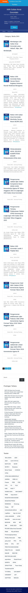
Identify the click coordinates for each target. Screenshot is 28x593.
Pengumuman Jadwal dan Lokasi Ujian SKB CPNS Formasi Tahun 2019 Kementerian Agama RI (14, 347)
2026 (6, 460)
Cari (22, 379)
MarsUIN (7, 519)
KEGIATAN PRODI (10, 501)
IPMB (6, 494)
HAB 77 (12, 488)
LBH (21, 510)
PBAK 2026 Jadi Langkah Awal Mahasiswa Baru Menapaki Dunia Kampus (12, 403)
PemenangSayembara (11, 534)
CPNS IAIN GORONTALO (12, 476)
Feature (7, 482)
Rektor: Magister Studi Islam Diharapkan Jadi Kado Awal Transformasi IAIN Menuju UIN (14, 435)
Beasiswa (15, 467)
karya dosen (14, 494)
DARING (7, 479)
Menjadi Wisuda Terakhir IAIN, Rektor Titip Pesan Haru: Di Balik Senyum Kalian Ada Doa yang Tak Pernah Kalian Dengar (14, 446)
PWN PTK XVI (9, 550)
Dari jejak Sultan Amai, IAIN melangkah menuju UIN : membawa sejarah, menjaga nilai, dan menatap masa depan (14, 440)
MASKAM (7, 522)
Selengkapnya (18, 107)
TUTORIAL (8, 571)
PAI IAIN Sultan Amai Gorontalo (13, 528)
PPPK (6, 544)
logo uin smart (17, 513)
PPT (18, 544)
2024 (15, 457)
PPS (12, 544)
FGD (19, 482)
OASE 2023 (13, 525)
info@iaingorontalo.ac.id (14, 18)
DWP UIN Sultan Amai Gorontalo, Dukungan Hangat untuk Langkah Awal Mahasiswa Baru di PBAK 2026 (14, 392)
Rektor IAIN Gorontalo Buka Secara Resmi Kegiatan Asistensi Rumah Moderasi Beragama (13, 81)
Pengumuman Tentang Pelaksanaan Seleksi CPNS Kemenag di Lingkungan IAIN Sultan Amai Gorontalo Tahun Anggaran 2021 (14, 213)
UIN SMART (17, 62)
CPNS (13, 230)
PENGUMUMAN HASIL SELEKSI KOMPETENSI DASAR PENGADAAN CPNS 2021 (12, 153)
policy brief (11, 62)
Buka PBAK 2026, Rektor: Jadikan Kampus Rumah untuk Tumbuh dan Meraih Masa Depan (13, 408)
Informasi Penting (18, 164)
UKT (15, 574)
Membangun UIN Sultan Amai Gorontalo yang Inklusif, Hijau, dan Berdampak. (13, 46)
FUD (16, 485)
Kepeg (6, 507)
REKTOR (14, 553)
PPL (20, 541)
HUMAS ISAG (8, 491)
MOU (14, 522)
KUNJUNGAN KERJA (11, 510)
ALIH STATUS (14, 460)
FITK (6, 485)
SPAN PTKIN (8, 565)
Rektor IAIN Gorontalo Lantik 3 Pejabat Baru (16, 248)
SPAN (14, 562)
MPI (20, 522)
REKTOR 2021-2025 (10, 556)
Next (9, 368)
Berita (11, 257)
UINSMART (8, 574)
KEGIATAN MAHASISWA (11, 497)
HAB (6, 488)
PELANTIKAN (14, 260)
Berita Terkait (8, 470)
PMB (19, 537)
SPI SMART (15, 54)
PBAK (6, 531)
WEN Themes (18, 591)
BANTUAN (8, 464)
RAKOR (7, 553)
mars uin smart (16, 519)
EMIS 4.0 (15, 479)
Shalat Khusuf (17, 559)
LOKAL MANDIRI (9, 516)
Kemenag (16, 504)
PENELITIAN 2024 (10, 537)
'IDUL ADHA (8, 457)
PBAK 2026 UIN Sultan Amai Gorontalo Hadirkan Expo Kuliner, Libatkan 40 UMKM (14, 397)
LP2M (18, 516)
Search (5, 377)
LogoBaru (7, 513)
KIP (12, 507)
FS (11, 485)
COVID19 (17, 470)
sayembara (8, 559)
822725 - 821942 (13, 16)
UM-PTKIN (8, 578)
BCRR (15, 464)
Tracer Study (18, 565)
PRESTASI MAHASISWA (11, 547)
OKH (16, 230)
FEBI (13, 482)
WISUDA (16, 578)
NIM (6, 525)
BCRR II (7, 467)
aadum (15, 89)
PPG (15, 541)
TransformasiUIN (9, 568)
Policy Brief (15, 57)
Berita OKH (9, 57)
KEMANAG (8, 504)
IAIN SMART (18, 491)
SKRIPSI (7, 562)
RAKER (18, 550)
